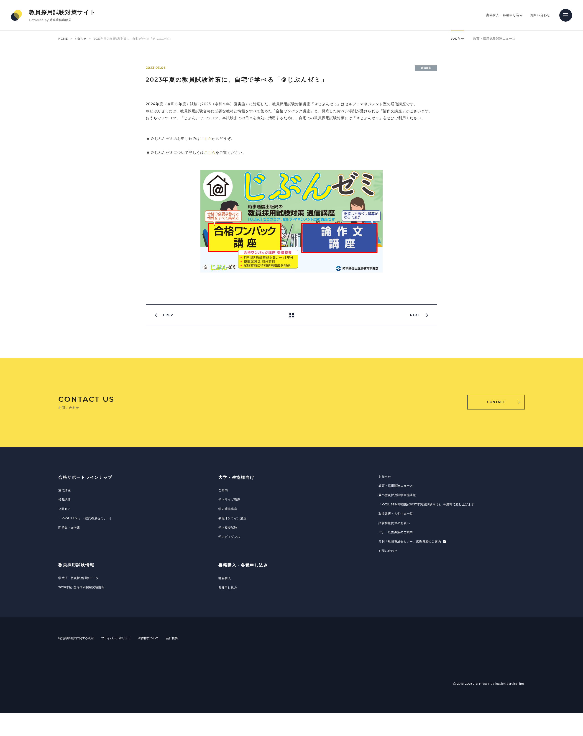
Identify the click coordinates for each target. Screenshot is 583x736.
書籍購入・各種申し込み (504, 15)
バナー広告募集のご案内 (395, 532)
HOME (63, 38)
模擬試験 (64, 499)
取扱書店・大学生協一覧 (395, 513)
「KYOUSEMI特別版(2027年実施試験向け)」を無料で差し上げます (426, 504)
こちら (206, 138)
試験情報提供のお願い (394, 523)
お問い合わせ (540, 15)
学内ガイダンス (229, 536)
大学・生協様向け (236, 477)
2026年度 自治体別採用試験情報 (81, 587)
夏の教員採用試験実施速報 (397, 495)
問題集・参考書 (69, 527)
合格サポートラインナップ (85, 477)
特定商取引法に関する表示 (76, 638)
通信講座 (64, 490)
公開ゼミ (64, 509)
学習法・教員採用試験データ (78, 578)
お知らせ (80, 38)
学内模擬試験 (227, 527)
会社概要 (172, 638)
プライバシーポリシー (116, 638)
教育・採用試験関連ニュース (494, 38)
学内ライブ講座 (229, 499)
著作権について (148, 638)
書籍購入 (224, 578)
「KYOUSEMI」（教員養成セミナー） (85, 518)
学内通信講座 (227, 509)
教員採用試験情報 (76, 564)
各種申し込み (227, 587)
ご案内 (223, 490)
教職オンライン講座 (232, 518)
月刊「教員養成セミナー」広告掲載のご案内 (410, 541)
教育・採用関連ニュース (395, 485)
